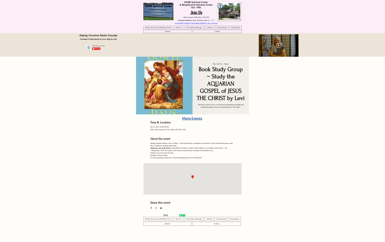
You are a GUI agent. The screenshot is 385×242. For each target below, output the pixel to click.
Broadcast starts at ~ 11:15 (205, 20)
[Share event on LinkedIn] (161, 208)
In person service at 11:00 (187, 20)
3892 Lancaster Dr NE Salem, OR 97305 (196, 17)
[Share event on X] (156, 208)
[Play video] (278, 45)
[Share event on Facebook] (151, 208)
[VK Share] (176, 215)
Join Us (196, 12)
